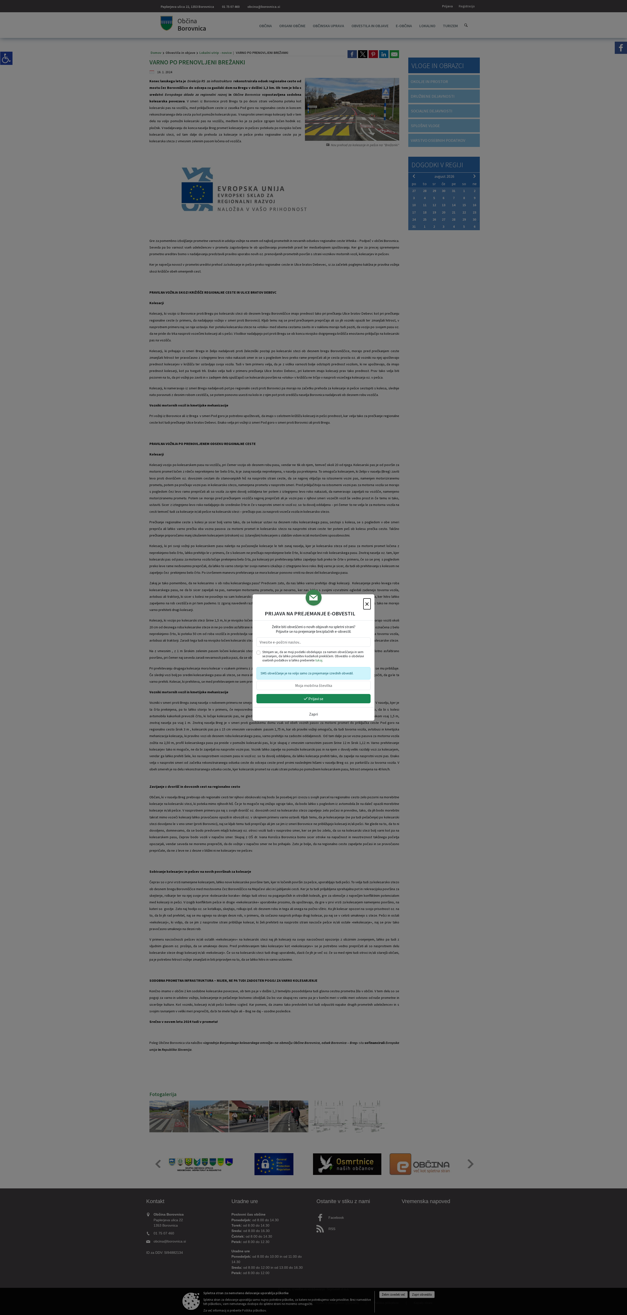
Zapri (313, 714)
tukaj (318, 660)
